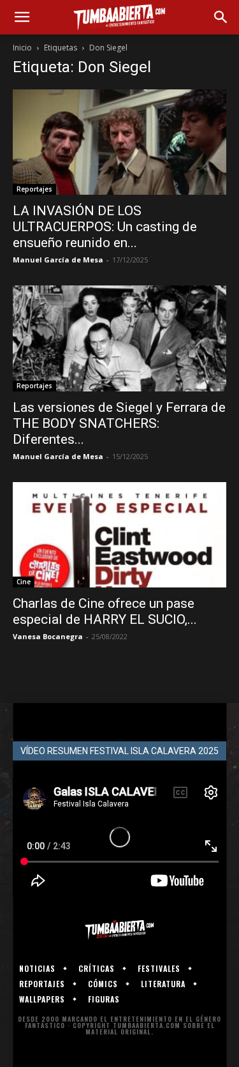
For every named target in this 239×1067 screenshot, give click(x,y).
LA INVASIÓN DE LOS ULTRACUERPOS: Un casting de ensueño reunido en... (105, 226)
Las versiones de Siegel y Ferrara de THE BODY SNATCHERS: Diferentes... (119, 423)
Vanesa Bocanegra (48, 636)
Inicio (22, 47)
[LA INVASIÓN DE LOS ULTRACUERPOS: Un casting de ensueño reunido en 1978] (119, 142)
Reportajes (34, 189)
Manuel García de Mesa (58, 259)
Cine (24, 581)
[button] (21, 17)
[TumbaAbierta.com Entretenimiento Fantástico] (119, 929)
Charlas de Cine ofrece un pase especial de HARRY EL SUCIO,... (105, 611)
